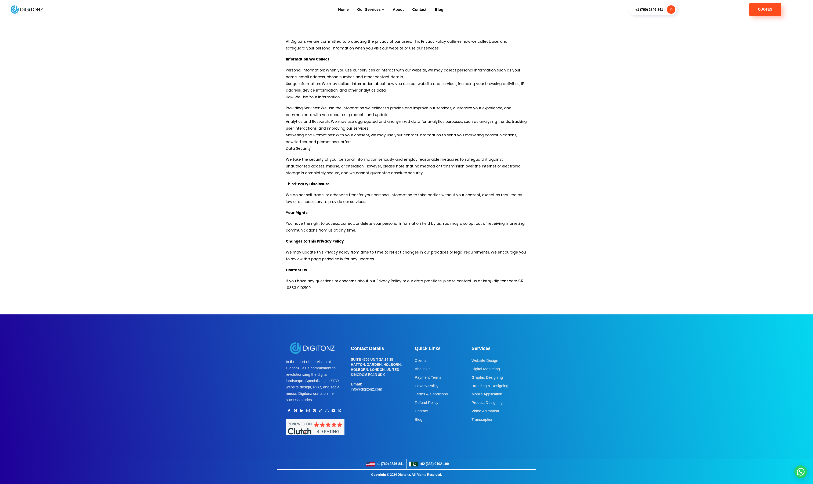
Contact (419, 9)
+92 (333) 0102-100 (434, 464)
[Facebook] (289, 410)
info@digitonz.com (366, 389)
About (398, 9)
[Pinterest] (314, 410)
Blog (439, 9)
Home (343, 9)
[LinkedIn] (302, 410)
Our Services (369, 9)
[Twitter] (295, 410)
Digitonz (404, 474)
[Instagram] (308, 410)
